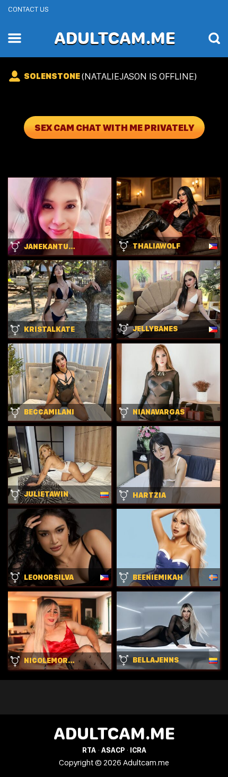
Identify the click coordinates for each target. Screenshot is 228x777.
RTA (89, 750)
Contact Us (28, 9)
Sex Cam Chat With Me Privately (114, 127)
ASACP (113, 750)
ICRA (138, 750)
